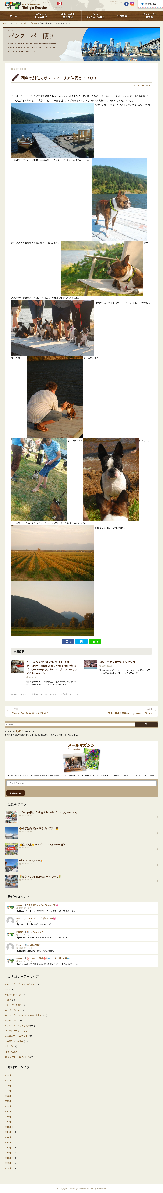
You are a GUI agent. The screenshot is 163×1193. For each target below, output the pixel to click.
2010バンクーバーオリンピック (19, 984)
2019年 (8, 1111)
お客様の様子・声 (13, 994)
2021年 (8, 1100)
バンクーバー (11, 1020)
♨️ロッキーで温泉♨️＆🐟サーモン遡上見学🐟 (48, 958)
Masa (18, 918)
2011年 (8, 1152)
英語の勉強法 (11, 1051)
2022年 (8, 1095)
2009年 (8, 1162)
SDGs (7, 989)
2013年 (8, 1142)
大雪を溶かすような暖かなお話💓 (42, 905)
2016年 (8, 1126)
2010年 (8, 1157)
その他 (8, 999)
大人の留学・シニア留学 (16, 1035)
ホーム (14, 15)
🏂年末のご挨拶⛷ (34, 931)
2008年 (8, 1168)
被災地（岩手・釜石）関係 (17, 1056)
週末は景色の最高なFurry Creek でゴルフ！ (130, 711)
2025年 (8, 1080)
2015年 (8, 1131)
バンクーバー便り (20, 23)
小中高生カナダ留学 (14, 1041)
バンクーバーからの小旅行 (17, 1025)
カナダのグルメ (12, 1010)
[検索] (146, 724)
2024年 (8, 1085)
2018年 (8, 1116)
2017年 (8, 1121)
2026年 (8, 1075)
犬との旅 (34, 23)
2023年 (8, 1090)
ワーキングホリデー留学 (16, 1030)
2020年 (8, 1106)
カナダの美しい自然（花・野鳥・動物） (23, 1015)
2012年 (8, 1147)
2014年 (8, 1137)
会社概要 (122, 15)
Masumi (20, 905)
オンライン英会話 (13, 1004)
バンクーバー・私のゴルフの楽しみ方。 (31, 711)
